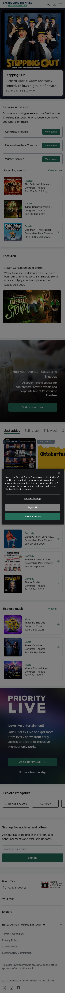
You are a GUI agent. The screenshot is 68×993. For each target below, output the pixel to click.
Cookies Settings (32, 498)
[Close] (59, 473)
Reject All (33, 507)
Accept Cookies (33, 516)
